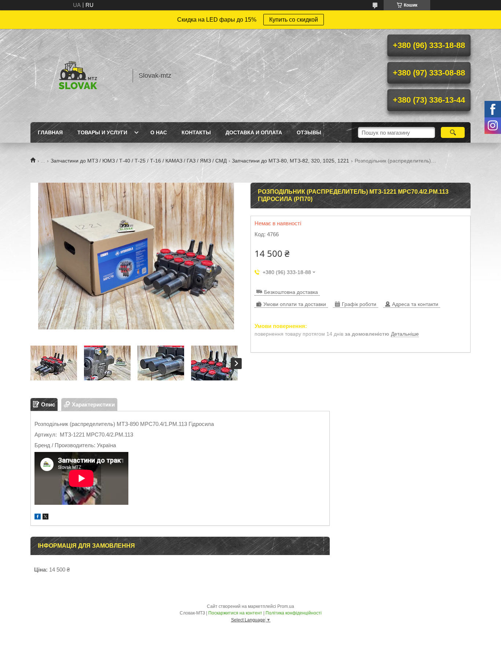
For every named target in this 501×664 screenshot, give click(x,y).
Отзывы (309, 132)
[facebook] (37, 517)
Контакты (196, 132)
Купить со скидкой (293, 20)
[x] (45, 517)
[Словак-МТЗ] (78, 75)
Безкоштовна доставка (291, 292)
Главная (50, 132)
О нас (158, 132)
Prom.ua (285, 606)
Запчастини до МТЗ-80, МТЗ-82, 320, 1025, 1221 (290, 161)
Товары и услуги (102, 132)
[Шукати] (453, 132)
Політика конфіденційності (294, 613)
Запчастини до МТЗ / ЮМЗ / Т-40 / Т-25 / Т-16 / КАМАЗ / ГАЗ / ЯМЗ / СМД (139, 161)
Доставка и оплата (254, 132)
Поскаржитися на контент (235, 613)
